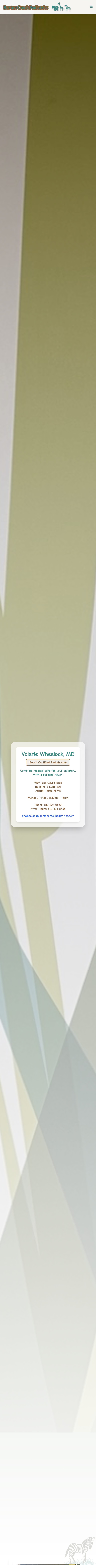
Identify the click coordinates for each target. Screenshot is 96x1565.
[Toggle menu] (91, 6)
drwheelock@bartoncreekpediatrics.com (48, 816)
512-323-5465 (57, 809)
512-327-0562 (53, 805)
